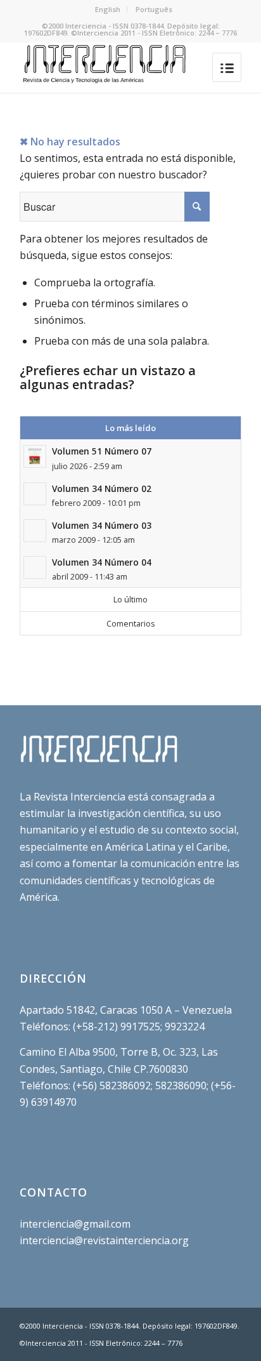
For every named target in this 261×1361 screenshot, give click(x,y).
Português (154, 9)
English (107, 9)
